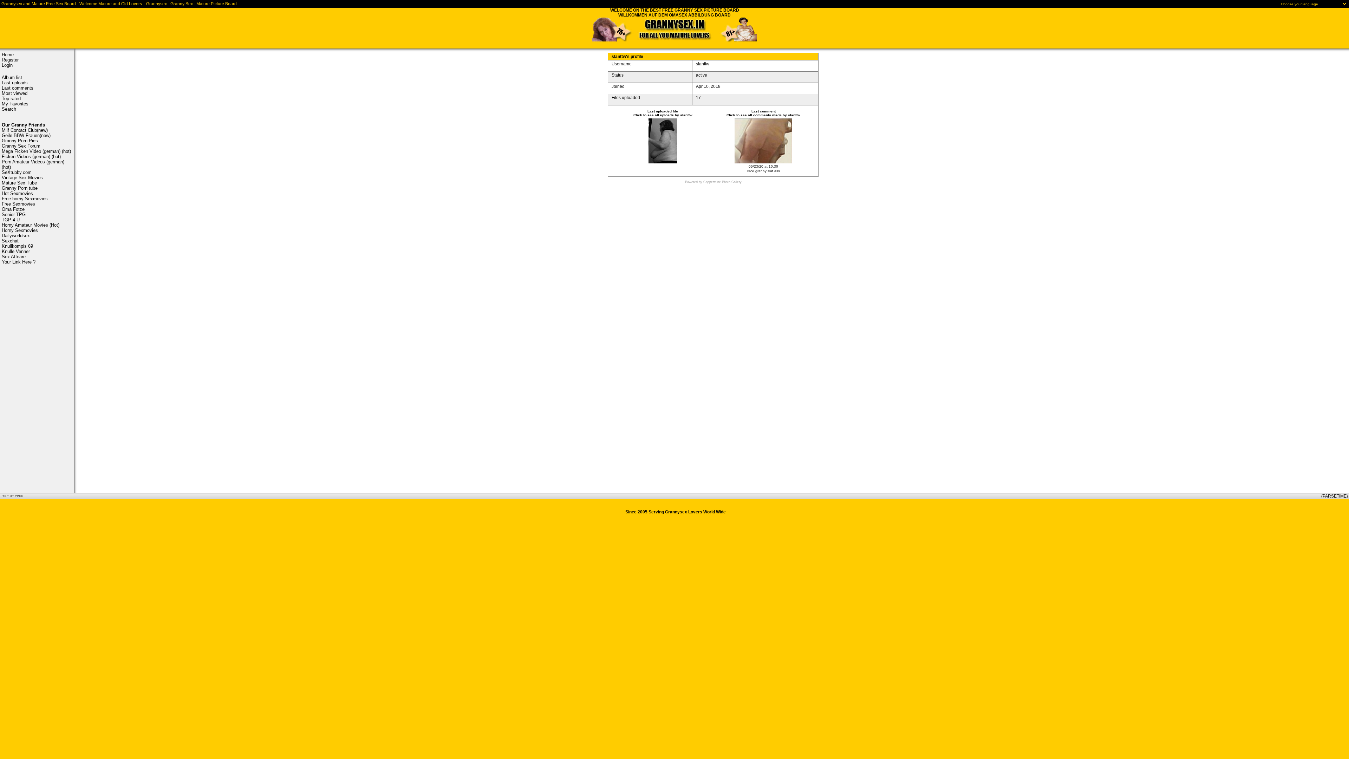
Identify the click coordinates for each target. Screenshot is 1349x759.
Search (9, 109)
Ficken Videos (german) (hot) (31, 156)
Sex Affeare (14, 256)
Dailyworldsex (16, 235)
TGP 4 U (11, 219)
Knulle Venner (16, 251)
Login (7, 65)
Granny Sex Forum (21, 146)
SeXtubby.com (17, 172)
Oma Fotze (13, 209)
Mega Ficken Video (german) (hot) (36, 151)
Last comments (17, 88)
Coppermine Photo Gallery (722, 182)
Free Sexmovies (18, 204)
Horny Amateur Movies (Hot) (30, 225)
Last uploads (15, 82)
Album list (12, 77)
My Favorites (15, 103)
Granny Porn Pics (20, 140)
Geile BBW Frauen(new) (26, 135)
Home (8, 54)
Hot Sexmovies (17, 193)
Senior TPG (14, 214)
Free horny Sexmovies (25, 198)
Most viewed (14, 93)
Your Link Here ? (18, 262)
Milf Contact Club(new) (25, 130)
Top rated (11, 98)
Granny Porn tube (20, 188)
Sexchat (10, 241)
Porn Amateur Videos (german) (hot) (33, 164)
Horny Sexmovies (20, 230)
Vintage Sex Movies (22, 177)
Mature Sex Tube (19, 183)
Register (10, 60)
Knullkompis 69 (17, 246)
